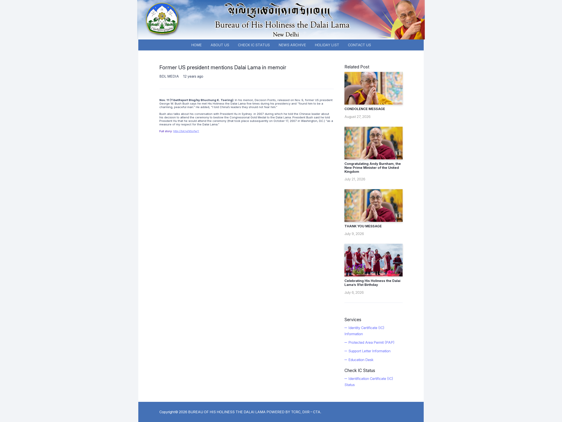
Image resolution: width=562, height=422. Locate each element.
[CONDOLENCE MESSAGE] (373, 88)
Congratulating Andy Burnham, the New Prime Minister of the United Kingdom (372, 168)
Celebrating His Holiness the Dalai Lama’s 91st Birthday (372, 283)
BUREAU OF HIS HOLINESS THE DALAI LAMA (227, 412)
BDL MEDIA (169, 76)
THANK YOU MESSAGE (363, 226)
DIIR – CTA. (311, 412)
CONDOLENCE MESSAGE (364, 109)
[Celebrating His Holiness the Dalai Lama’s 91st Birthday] (373, 260)
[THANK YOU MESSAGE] (373, 205)
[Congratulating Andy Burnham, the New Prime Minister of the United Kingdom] (373, 143)
